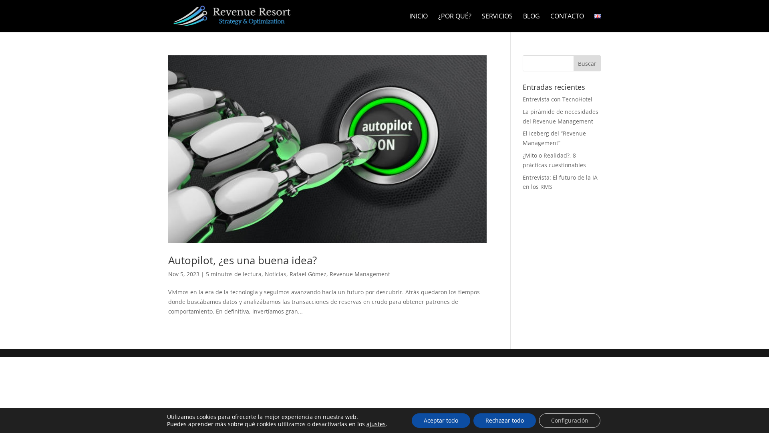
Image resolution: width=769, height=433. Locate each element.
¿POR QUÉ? (454, 16)
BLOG (531, 16)
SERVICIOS (497, 16)
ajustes (376, 424)
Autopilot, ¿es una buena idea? (242, 260)
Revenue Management (360, 274)
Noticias (275, 274)
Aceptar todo (441, 420)
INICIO (418, 16)
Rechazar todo (504, 420)
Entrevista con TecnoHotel (557, 99)
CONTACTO (567, 16)
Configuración (569, 420)
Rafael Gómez (308, 274)
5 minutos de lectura (234, 274)
